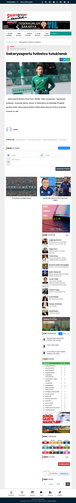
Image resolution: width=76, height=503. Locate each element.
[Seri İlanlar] (57, 1)
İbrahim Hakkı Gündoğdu (59, 265)
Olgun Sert (53, 249)
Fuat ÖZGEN (53, 297)
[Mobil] (42, 1)
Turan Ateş (53, 256)
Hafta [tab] (64, 333)
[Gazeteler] (60, 1)
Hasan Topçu (54, 290)
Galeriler (32, 495)
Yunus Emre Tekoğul (34, 140)
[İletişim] (50, 1)
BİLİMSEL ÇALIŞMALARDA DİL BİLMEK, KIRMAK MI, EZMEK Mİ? (59, 275)
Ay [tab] (68, 333)
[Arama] (46, 1)
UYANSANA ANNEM (54, 313)
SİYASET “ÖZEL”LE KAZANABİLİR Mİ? (59, 267)
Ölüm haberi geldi (26, 2)
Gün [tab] (60, 333)
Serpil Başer (53, 311)
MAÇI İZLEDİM (53, 306)
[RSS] (68, 1)
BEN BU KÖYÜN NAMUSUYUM (57, 292)
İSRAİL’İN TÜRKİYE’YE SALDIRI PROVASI (57, 252)
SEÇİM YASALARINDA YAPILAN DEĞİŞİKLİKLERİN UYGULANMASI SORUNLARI (54, 260)
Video (41, 495)
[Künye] (64, 1)
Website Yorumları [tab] (64, 148)
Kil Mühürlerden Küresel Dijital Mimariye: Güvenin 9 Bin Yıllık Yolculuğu (54, 244)
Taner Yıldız (53, 279)
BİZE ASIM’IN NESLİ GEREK (56, 299)
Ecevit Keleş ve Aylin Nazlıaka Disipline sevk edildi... (54, 353)
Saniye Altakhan (55, 304)
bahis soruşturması (50, 140)
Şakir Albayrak (55, 272)
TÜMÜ (66, 235)
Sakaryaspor (21, 140)
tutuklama (63, 140)
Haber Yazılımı (52, 501)
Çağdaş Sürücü (55, 240)
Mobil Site (11, 495)
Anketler (59, 495)
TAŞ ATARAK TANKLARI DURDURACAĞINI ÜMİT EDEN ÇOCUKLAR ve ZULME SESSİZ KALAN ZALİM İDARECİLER (54, 284)
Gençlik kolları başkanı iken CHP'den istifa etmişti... (54, 339)
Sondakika (22, 495)
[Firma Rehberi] (54, 1)
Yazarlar (50, 495)
